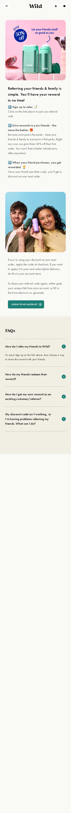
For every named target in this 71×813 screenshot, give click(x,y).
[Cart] (64, 6)
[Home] (35, 6)
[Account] (55, 6)
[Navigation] (6, 6)
